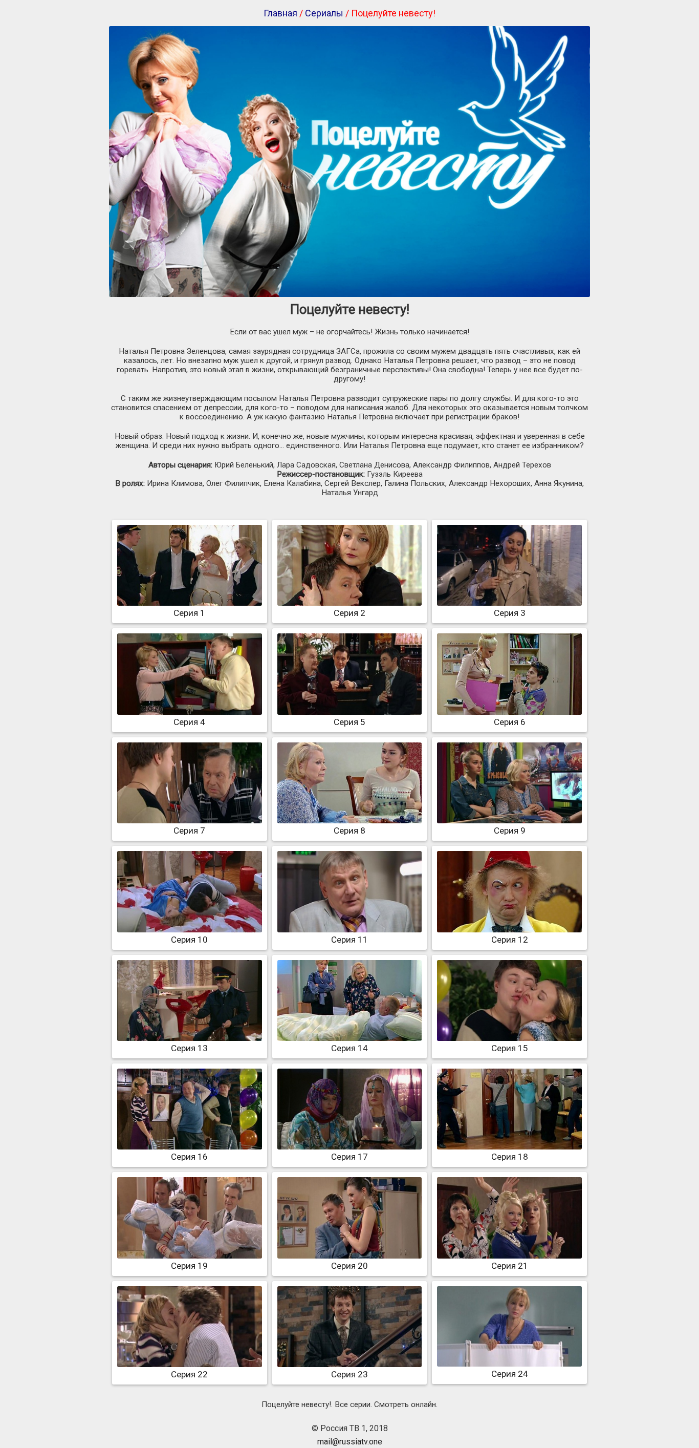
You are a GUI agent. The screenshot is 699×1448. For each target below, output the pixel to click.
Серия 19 (189, 1266)
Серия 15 (509, 1048)
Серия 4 (189, 722)
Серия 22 (189, 1374)
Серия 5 (349, 722)
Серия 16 (189, 1157)
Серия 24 (509, 1374)
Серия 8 (349, 830)
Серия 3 (510, 613)
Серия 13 (189, 1048)
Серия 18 (509, 1157)
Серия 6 (510, 722)
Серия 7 (189, 830)
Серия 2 (349, 613)
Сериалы (324, 13)
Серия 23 (349, 1374)
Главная (280, 13)
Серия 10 (189, 939)
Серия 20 (349, 1266)
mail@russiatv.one (349, 1441)
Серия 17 (349, 1157)
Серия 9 (510, 830)
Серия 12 (509, 939)
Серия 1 (189, 613)
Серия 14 (349, 1048)
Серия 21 (509, 1266)
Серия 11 (349, 939)
